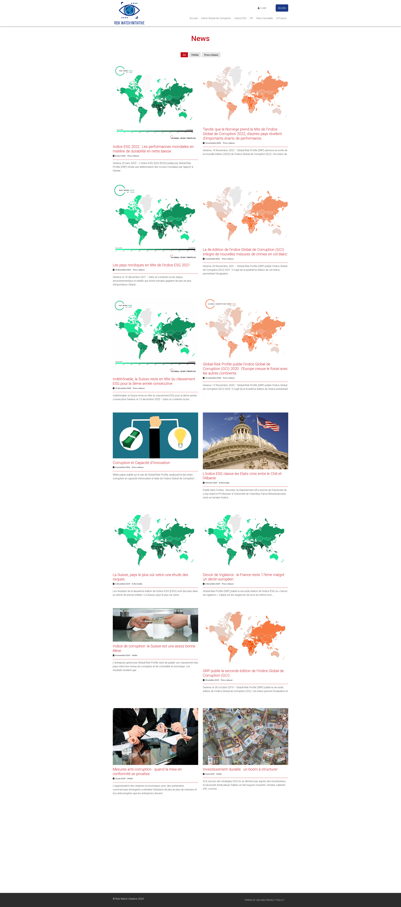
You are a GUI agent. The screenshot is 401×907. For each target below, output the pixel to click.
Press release (211, 54)
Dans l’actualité (264, 18)
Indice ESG (240, 18)
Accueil (194, 18)
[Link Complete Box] (155, 121)
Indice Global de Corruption (216, 18)
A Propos (281, 18)
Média (194, 54)
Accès (282, 8)
